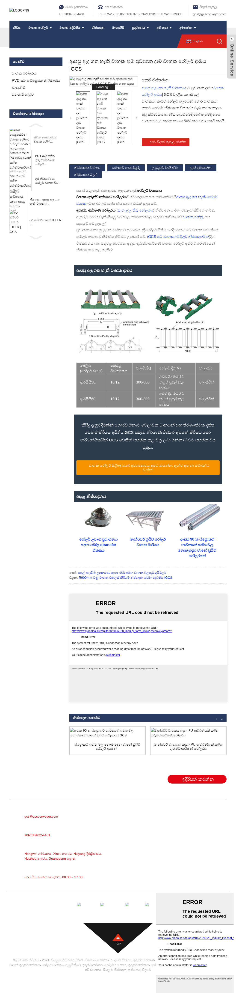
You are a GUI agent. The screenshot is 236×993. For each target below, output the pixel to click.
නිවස (17, 27)
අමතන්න (185, 27)
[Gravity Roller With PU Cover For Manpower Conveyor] (188, 733)
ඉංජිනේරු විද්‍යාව (139, 970)
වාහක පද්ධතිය (69, 27)
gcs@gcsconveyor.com (210, 14)
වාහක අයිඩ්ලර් (160, 835)
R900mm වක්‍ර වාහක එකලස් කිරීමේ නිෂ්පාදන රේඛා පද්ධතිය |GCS (125, 577)
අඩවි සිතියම (122, 960)
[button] (35, 125)
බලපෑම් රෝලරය (161, 848)
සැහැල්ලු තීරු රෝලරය (135, 210)
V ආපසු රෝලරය (161, 876)
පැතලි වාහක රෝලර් (164, 869)
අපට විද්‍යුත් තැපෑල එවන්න (168, 142)
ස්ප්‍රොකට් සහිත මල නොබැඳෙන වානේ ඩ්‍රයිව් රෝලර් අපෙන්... (107, 746)
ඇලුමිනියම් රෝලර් (163, 828)
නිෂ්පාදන (98, 27)
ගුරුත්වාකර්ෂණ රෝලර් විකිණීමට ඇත (154, 965)
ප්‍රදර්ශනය (138, 27)
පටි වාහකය (157, 814)
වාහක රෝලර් (38, 27)
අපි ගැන (162, 27)
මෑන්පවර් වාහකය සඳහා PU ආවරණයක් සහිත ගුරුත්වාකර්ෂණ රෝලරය (188, 746)
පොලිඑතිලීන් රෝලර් (164, 855)
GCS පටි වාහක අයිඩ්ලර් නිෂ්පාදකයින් (178, 237)
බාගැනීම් (118, 27)
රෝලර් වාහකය (160, 821)
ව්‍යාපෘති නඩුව (23, 94)
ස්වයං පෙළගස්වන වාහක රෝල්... (45, 139)
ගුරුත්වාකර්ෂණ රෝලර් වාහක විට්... (48, 181)
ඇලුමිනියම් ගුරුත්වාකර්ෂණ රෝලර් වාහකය (95, 965)
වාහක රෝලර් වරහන (165, 883)
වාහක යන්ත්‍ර (193, 217)
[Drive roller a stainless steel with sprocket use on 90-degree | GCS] (107, 733)
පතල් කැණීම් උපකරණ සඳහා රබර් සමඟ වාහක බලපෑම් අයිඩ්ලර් (122, 573)
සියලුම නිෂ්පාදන (114, 970)
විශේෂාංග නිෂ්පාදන (98, 960)
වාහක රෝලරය (24, 73)
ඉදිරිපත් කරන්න (198, 779)
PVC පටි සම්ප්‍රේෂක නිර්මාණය (36, 81)
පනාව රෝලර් (159, 862)
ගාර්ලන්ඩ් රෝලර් (161, 842)
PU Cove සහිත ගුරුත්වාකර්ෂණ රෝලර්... (45, 160)
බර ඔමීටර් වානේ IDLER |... (45, 222)
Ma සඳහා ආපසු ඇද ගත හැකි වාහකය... (44, 201)
